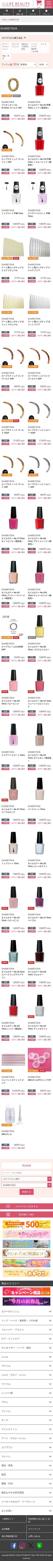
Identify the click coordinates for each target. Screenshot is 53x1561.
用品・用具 (5, 57)
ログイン (6, 14)
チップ (43, 44)
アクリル (5, 1365)
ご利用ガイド (8, 1519)
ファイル (5, 1383)
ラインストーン (9, 1429)
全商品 (4, 20)
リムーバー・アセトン (12, 1329)
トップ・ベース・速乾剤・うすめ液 (34, 47)
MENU (49, 7)
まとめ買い (7, 1510)
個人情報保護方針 (10, 1536)
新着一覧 (19, 14)
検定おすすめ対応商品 (25, 46)
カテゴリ (33, 14)
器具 (3, 1474)
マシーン (5, 1456)
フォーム (5, 1411)
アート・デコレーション (5, 46)
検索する (26, 1191)
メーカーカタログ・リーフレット (18, 1501)
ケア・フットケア (10, 1338)
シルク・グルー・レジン (13, 1374)
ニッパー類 (7, 1393)
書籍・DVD (7, 1483)
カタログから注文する (26, 1206)
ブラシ (4, 1402)
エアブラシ (7, 1447)
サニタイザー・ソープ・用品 (16, 1347)
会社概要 (6, 1529)
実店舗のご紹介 (26, 1214)
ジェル (4, 1356)
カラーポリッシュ (15, 45)
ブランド (46, 14)
